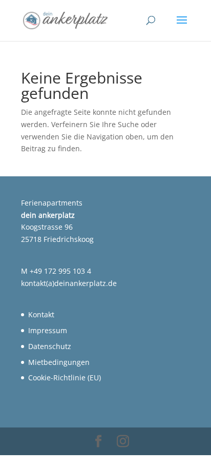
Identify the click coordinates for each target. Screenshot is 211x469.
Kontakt (41, 314)
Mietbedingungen (59, 362)
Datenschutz (49, 346)
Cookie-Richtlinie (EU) (64, 377)
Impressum (47, 330)
